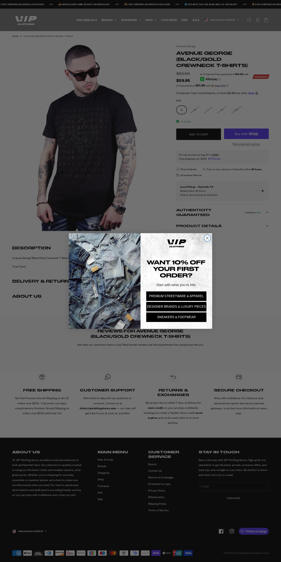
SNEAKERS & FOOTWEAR (176, 317)
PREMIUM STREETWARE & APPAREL (176, 296)
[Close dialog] (207, 238)
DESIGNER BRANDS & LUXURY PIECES (176, 306)
